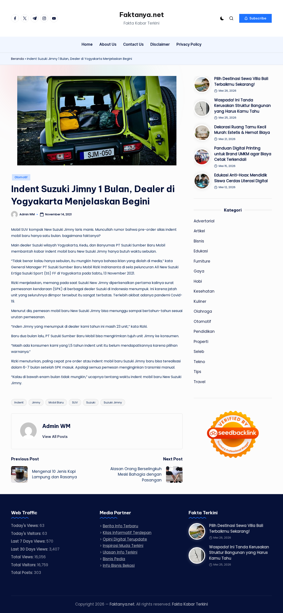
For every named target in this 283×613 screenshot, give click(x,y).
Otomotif (21, 177)
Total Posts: (22, 572)
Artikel (199, 231)
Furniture (202, 261)
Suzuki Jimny (113, 402)
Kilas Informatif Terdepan (127, 532)
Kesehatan (204, 291)
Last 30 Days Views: (30, 549)
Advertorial (204, 221)
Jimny (36, 402)
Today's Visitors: (26, 533)
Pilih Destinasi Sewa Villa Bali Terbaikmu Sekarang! (241, 81)
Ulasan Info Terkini (120, 552)
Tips (197, 371)
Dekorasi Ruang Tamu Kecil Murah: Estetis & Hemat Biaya (242, 129)
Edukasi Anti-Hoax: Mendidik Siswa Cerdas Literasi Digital (241, 178)
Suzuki (90, 402)
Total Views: (22, 557)
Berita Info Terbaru (120, 526)
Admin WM (56, 426)
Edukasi (201, 251)
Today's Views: (25, 525)
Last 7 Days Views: (28, 541)
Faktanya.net (141, 14)
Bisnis (199, 241)
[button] (255, 18)
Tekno (199, 361)
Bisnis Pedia (114, 559)
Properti (201, 341)
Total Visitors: (24, 565)
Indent (18, 402)
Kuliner (200, 301)
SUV (75, 402)
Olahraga (203, 311)
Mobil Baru (56, 402)
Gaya (199, 271)
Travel (199, 381)
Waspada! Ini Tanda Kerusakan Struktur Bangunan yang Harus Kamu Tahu (242, 105)
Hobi (198, 281)
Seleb (199, 351)
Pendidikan (204, 331)
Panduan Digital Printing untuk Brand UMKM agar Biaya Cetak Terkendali (242, 154)
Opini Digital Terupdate (125, 539)
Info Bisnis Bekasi (119, 565)
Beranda (17, 59)
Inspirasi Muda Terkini (123, 545)
